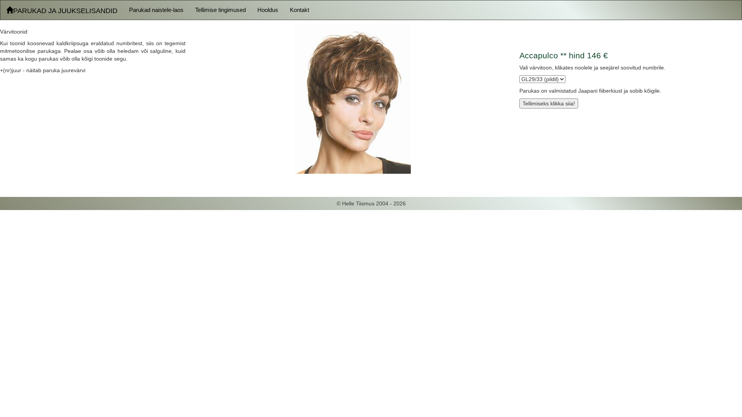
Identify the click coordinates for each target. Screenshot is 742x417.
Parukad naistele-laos (156, 10)
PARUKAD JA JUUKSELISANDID (65, 11)
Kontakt (299, 10)
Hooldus (267, 10)
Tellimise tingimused (220, 10)
